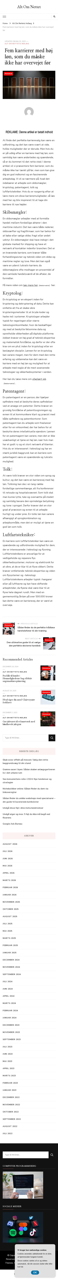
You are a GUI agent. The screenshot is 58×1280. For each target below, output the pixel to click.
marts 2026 (9, 880)
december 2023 (11, 1025)
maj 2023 (7, 1061)
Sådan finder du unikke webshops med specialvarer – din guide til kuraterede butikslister (29, 800)
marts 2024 (9, 1003)
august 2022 (10, 1126)
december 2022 (11, 1097)
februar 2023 (10, 1083)
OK (35, 1272)
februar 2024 (10, 1010)
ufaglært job (39, 379)
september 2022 (12, 1119)
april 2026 (8, 873)
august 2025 (10, 916)
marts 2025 (9, 938)
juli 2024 (7, 981)
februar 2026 (10, 887)
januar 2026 (9, 895)
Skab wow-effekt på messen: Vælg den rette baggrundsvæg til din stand (25, 761)
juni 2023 (8, 1054)
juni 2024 (8, 989)
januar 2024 (9, 1017)
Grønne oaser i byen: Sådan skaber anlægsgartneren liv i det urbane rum (29, 771)
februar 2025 (10, 945)
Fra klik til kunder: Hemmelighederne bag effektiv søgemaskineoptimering (17, 678)
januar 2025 (9, 952)
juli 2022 (7, 1133)
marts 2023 (9, 1075)
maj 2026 (7, 865)
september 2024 (12, 974)
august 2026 (10, 844)
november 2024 (11, 967)
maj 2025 (7, 931)
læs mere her (30, 285)
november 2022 (11, 1104)
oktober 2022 (11, 1112)
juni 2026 (8, 858)
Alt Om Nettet (29, 6)
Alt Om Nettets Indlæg (17, 44)
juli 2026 (7, 851)
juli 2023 (7, 1046)
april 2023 (8, 1068)
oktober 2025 (11, 909)
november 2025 (11, 902)
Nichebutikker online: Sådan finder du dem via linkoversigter (25, 790)
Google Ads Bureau (12, 823)
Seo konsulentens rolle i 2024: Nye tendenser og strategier (27, 781)
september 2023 (12, 1039)
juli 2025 (7, 923)
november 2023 (11, 1032)
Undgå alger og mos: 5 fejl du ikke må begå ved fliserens (26, 816)
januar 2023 (9, 1090)
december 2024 (11, 960)
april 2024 (8, 996)
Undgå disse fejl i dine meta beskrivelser (23, 807)
